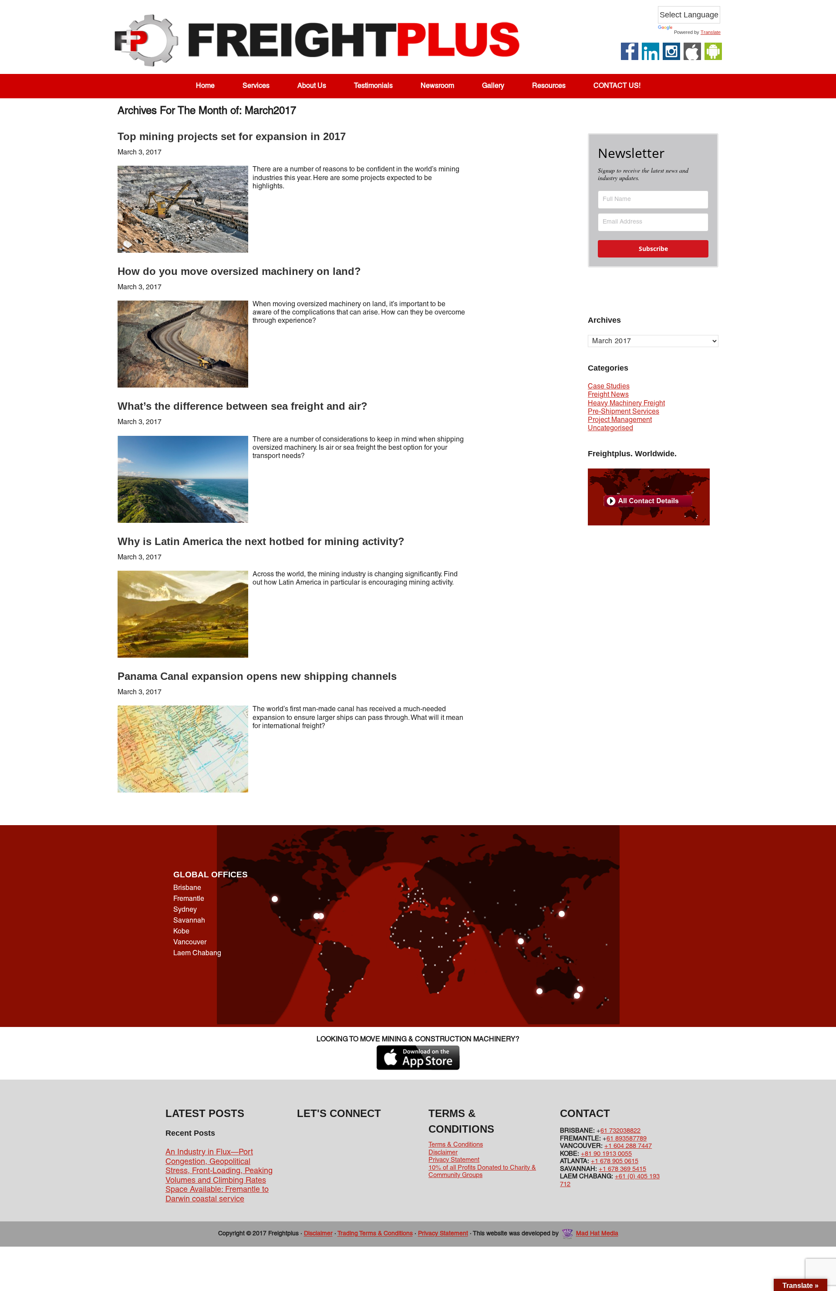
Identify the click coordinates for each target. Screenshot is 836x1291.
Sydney (185, 910)
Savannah (189, 921)
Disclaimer (443, 1153)
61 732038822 (620, 1131)
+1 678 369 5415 (622, 1169)
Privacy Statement (453, 1160)
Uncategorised (610, 428)
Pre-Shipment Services (623, 412)
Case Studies (609, 387)
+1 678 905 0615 (614, 1161)
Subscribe (653, 248)
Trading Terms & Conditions (375, 1234)
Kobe (181, 932)
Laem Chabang (197, 953)
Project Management (620, 420)
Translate (711, 32)
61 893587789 (627, 1139)
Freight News (608, 395)
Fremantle (188, 899)
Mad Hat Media (597, 1234)
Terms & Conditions (455, 1145)
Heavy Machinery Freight (626, 404)
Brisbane (187, 888)
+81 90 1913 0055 (606, 1154)
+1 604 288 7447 (628, 1146)
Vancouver (189, 943)
